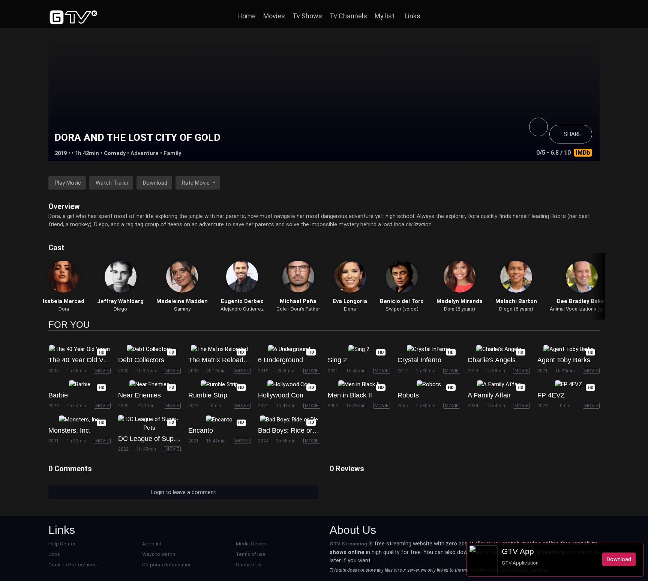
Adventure (144, 153)
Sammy (182, 309)
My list (384, 16)
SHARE (572, 134)
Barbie (58, 395)
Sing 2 (337, 360)
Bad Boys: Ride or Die (291, 430)
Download (155, 182)
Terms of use (251, 554)
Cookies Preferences (72, 565)
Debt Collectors (141, 360)
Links (412, 16)
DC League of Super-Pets (156, 438)
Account (152, 544)
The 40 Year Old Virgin (82, 360)
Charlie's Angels (492, 360)
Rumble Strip (207, 395)
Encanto (200, 430)
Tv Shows (307, 16)
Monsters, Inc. (69, 430)
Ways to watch (158, 554)
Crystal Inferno (419, 360)
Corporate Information (167, 565)
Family (172, 153)
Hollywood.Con (280, 395)
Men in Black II (350, 395)
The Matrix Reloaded (219, 360)
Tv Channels (348, 16)
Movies (274, 16)
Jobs (54, 554)
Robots (408, 395)
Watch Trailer (112, 182)
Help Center (61, 544)
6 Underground (280, 360)
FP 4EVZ (551, 395)
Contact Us (248, 565)
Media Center (251, 544)
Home (246, 16)
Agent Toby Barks (563, 360)
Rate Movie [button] (196, 182)
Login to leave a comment (183, 492)
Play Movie (68, 182)
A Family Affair (489, 395)
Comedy (115, 153)
